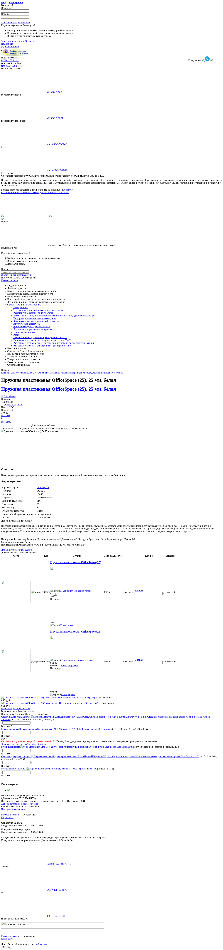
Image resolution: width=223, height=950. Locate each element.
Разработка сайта (10, 814)
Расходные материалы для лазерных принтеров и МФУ (42, 340)
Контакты (67, 189)
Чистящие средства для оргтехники (31, 326)
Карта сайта (7, 817)
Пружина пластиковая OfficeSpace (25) (75, 562)
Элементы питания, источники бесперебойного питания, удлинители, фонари (54, 315)
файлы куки (41, 944)
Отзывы (18, 192)
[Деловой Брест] (10, 46)
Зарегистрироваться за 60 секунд (18, 41)
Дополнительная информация (16, 550)
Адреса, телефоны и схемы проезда (19, 803)
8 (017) (56, 916)
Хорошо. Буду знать (11, 744)
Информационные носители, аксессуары (34, 318)
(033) (57, 144)
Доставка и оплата (48, 192)
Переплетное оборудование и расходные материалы (40, 337)
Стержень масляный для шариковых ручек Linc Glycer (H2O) (167, 756)
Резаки (16, 334)
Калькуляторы (20, 307)
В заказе (5, 415)
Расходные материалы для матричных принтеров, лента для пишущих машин (53, 343)
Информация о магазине (14, 809)
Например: (7, 277)
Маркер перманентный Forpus (85, 768)
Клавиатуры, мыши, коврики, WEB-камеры (36, 321)
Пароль (5, 14)
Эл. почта (6, 8)
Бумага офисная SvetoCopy (96, 729)
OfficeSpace (43, 487)
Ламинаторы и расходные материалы (32, 329)
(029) (57, 170)
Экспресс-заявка (30, 192)
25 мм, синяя (66, 591)
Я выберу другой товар (34, 744)
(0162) (55, 92)
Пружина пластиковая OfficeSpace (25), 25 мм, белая (58, 389)
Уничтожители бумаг (24, 332)
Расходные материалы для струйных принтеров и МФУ (42, 345)
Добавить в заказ (21, 708)
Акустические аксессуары (26, 323)
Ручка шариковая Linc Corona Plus (115, 746)
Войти (26, 22)
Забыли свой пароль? (12, 22)
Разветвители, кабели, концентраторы (33, 313)
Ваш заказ (6, 708)
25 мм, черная (68, 660)
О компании (7, 192)
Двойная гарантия (13, 404)
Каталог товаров (9, 280)
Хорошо (6, 947)
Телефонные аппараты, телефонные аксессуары (38, 310)
